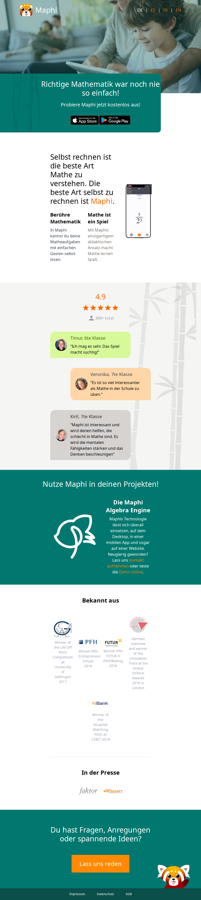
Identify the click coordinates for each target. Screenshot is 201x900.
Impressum (77, 894)
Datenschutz (105, 894)
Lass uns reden (100, 864)
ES (153, 10)
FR (165, 10)
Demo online (131, 572)
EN (178, 10)
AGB (129, 894)
